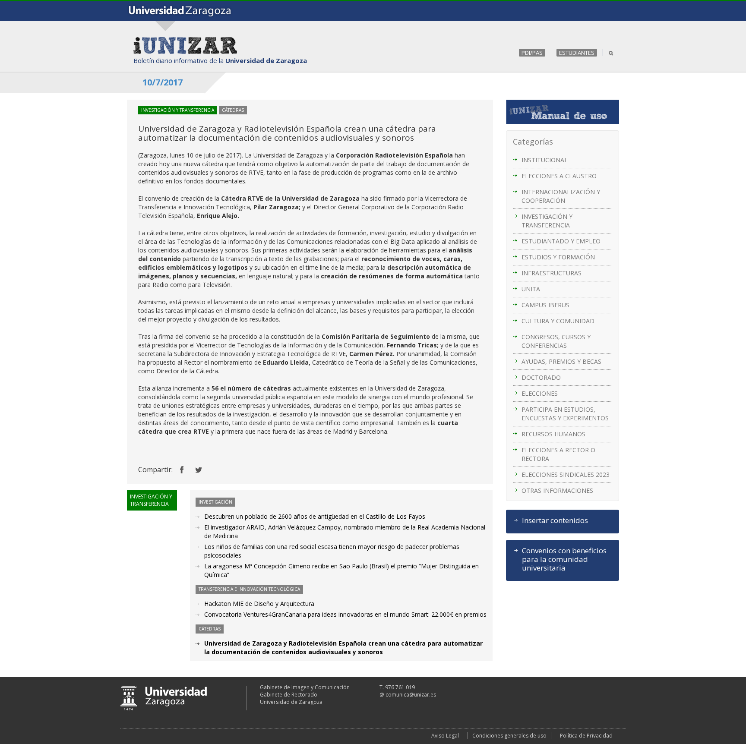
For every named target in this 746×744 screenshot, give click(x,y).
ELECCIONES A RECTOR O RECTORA (558, 454)
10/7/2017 (162, 82)
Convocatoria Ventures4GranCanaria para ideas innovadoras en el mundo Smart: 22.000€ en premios (345, 614)
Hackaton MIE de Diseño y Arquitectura (259, 603)
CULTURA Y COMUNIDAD (558, 321)
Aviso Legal (445, 735)
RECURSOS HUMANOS (553, 434)
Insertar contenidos (555, 520)
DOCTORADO (541, 377)
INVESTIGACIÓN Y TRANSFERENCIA (547, 220)
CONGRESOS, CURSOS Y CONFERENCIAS (556, 341)
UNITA (531, 289)
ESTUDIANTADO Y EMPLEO (561, 241)
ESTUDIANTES (576, 53)
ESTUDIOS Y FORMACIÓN (558, 257)
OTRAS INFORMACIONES (557, 490)
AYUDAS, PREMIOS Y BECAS (561, 361)
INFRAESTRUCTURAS (552, 273)
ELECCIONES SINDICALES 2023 (566, 474)
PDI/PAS (532, 53)
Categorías (533, 141)
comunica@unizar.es (411, 694)
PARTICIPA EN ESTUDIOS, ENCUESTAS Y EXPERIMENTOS (565, 413)
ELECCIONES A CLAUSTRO (559, 176)
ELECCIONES (540, 393)
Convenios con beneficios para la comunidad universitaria (564, 559)
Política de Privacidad (586, 735)
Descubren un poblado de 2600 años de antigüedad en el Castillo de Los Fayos (314, 516)
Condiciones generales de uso (509, 735)
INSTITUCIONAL (545, 160)
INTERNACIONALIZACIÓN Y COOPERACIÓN (561, 196)
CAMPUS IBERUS (545, 305)
